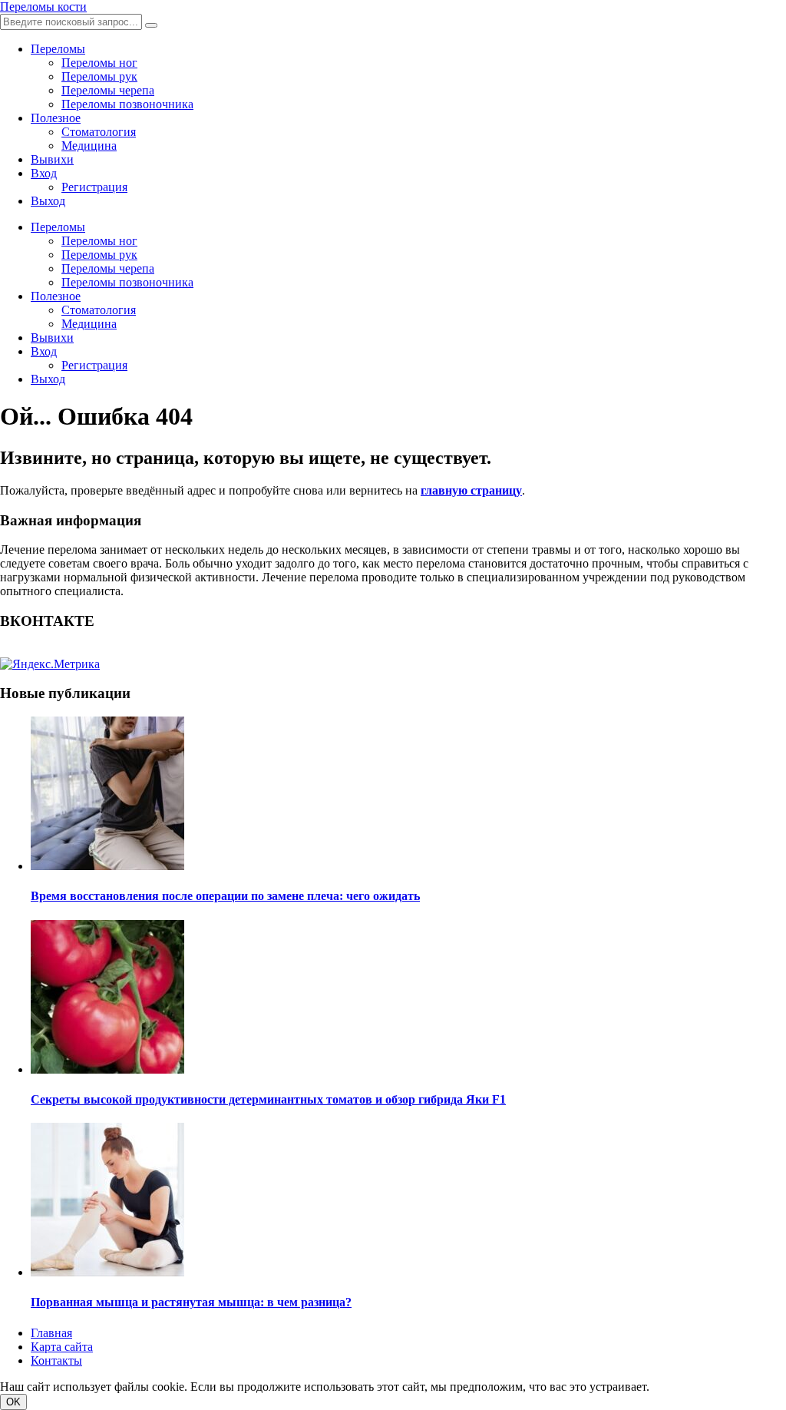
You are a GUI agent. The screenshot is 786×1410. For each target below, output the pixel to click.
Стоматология (98, 131)
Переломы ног (99, 62)
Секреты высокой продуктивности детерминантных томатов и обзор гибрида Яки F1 (268, 1099)
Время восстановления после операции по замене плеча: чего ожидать (225, 895)
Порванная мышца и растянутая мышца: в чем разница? (191, 1302)
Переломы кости (43, 6)
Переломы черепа (107, 90)
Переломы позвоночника (127, 104)
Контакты (56, 1360)
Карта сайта (62, 1346)
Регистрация (94, 187)
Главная (51, 1332)
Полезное (56, 117)
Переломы (58, 48)
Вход (44, 173)
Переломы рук (99, 76)
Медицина (89, 145)
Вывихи (52, 159)
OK (13, 1402)
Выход (48, 200)
